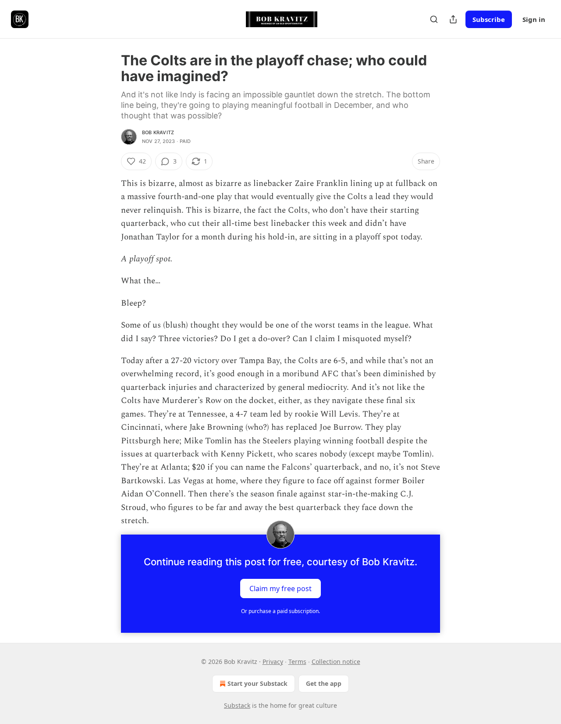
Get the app (323, 683)
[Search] (434, 19)
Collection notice (336, 661)
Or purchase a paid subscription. (280, 611)
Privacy (273, 661)
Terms (297, 661)
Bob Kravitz (158, 132)
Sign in (533, 19)
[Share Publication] (453, 19)
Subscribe (488, 19)
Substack (237, 705)
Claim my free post (280, 588)
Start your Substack (257, 683)
